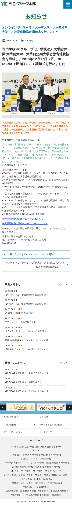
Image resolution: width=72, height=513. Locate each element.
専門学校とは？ (10, 417)
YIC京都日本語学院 (51, 495)
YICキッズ (30, 471)
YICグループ (17, 471)
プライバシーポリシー (13, 432)
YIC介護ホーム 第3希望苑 (36, 487)
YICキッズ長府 (34, 475)
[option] (21, 407)
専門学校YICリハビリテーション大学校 (24, 463)
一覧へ (61, 284)
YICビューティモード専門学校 (36, 459)
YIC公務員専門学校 (50, 455)
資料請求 (43, 417)
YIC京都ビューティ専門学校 (25, 495)
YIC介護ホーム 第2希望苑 (47, 483)
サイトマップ (45, 432)
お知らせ (29, 40)
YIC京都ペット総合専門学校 (52, 491)
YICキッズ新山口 (28, 479)
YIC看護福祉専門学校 (56, 463)
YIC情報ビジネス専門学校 (25, 455)
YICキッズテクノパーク (49, 471)
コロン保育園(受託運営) (56, 475)
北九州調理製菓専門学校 (47, 467)
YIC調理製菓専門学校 (22, 467)
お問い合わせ (9, 424)
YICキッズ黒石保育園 (14, 475)
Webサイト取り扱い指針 (50, 424)
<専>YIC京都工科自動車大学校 (21, 491)
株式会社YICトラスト (22, 483)
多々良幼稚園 (45, 479)
